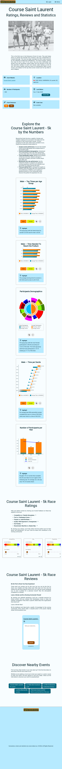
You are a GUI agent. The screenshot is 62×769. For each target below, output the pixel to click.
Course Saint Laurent (9, 80)
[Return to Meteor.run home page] (8, 2)
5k (6, 106)
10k (11, 106)
